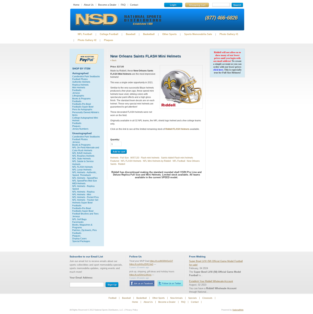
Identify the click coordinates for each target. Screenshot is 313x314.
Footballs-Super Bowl (82, 107)
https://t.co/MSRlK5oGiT (161, 261)
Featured (114, 161)
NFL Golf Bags (79, 219)
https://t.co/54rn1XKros (140, 275)
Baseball (130, 34)
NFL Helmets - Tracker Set (85, 200)
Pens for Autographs (82, 109)
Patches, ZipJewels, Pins (84, 230)
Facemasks (78, 222)
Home (76, 4)
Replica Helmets (80, 85)
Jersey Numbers (80, 129)
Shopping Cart (197, 4)
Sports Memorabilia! (97, 19)
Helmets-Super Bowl (82, 202)
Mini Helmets (78, 87)
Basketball (149, 34)
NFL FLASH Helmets (82, 167)
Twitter (170, 283)
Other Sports (169, 34)
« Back (113, 60)
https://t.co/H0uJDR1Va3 (141, 264)
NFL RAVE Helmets (81, 153)
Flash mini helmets (150, 157)
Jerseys (76, 93)
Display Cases (79, 238)
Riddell (121, 164)
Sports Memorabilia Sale (198, 34)
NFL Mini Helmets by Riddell (157, 161)
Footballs (76, 90)
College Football (109, 34)
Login (173, 4)
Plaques (108, 40)
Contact (134, 4)
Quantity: (115, 139)
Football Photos (80, 79)
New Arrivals (176, 298)
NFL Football (85, 34)
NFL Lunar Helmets (81, 169)
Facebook (142, 283)
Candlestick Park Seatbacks (86, 76)
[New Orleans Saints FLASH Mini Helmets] (181, 106)
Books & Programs (81, 98)
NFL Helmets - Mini (81, 194)
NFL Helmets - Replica (83, 192)
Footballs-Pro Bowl (81, 104)
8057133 (134, 157)
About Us (89, 4)
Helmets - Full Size (119, 157)
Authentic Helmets (81, 82)
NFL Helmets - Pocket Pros (85, 197)
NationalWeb (237, 310)
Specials (192, 298)
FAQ (123, 4)
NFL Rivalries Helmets (83, 156)
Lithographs (78, 95)
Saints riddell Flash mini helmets (177, 157)
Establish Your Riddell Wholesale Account (211, 281)
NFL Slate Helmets (81, 158)
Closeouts (207, 298)
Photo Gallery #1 (229, 34)
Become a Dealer (107, 4)
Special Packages (81, 241)
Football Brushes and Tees (85, 213)
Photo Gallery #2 (87, 40)
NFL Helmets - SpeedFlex (85, 178)
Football (112, 298)
